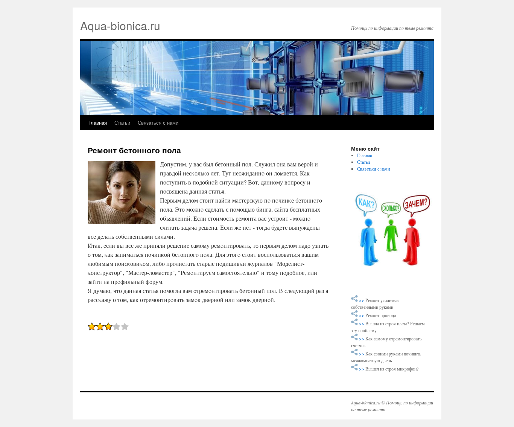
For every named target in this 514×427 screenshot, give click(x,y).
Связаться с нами (158, 122)
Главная (97, 122)
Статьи (122, 122)
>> (362, 300)
